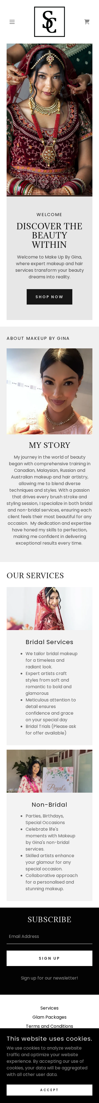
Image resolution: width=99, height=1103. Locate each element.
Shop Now (49, 297)
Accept (49, 1089)
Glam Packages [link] (49, 1017)
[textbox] (49, 936)
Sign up (49, 958)
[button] (13, 21)
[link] (49, 22)
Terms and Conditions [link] (49, 1026)
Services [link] (49, 1008)
